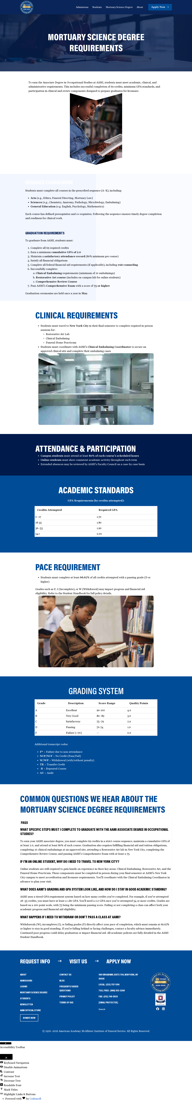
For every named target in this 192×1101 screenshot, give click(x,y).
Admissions (26, 980)
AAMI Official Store (30, 1010)
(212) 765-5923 (110, 996)
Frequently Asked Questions (68, 988)
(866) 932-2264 (117, 990)
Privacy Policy (67, 996)
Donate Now (29, 1018)
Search (102, 1009)
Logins (23, 986)
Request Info (35, 961)
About (23, 974)
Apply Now (118, 961)
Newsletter (26, 1004)
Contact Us (65, 974)
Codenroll (35, 1098)
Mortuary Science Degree (33, 992)
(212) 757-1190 (113, 984)
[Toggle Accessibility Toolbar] (5, 1043)
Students (25, 998)
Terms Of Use (66, 1002)
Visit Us (78, 961)
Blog (62, 980)
